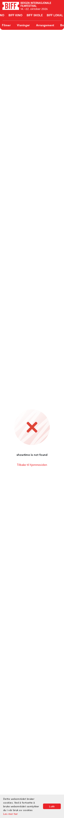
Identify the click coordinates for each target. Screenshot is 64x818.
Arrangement (45, 25)
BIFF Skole (35, 15)
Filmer (6, 25)
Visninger (23, 25)
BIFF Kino (16, 15)
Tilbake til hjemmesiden (32, 464)
